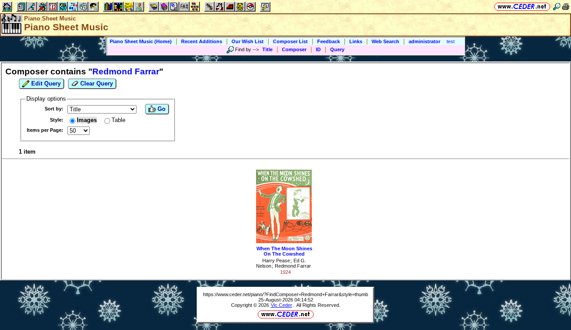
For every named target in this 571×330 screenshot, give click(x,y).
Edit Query (45, 83)
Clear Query (96, 83)
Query (337, 49)
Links (355, 41)
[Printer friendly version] (565, 6)
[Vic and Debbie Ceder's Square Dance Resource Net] (522, 6)
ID (318, 49)
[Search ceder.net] (556, 6)
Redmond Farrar (293, 266)
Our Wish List (248, 41)
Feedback (328, 41)
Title (267, 49)
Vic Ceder (281, 305)
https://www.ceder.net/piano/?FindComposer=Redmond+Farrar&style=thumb (285, 294)
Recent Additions (201, 41)
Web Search (385, 41)
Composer (294, 49)
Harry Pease (276, 260)
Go (161, 109)
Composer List (290, 41)
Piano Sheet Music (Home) (141, 41)
